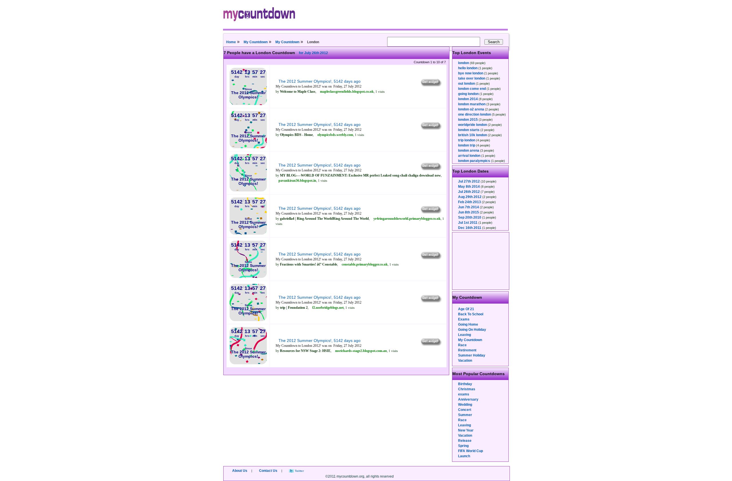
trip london (466, 140)
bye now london (470, 73)
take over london (471, 78)
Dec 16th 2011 (469, 228)
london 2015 (468, 120)
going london (468, 94)
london (463, 63)
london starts (469, 130)
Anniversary (468, 399)
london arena (468, 151)
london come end (472, 89)
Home (231, 42)
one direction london (474, 114)
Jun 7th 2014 (468, 207)
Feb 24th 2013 (469, 202)
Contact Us (268, 471)
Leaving (464, 335)
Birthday (465, 384)
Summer (465, 415)
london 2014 (468, 99)
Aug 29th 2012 (470, 197)
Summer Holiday (471, 355)
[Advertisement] (481, 261)
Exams (464, 319)
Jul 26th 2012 (469, 192)
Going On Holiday (472, 330)
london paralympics (474, 161)
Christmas (466, 389)
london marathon (472, 104)
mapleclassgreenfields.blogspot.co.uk (347, 92)
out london (466, 84)
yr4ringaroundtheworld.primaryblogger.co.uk (407, 219)
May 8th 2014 (469, 187)
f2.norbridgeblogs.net (328, 308)
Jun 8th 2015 (468, 212)
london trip (466, 145)
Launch (464, 456)
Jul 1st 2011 (468, 223)
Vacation (465, 361)
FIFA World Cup (470, 451)
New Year (466, 430)
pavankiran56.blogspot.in (297, 181)
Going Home (468, 324)
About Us (239, 471)
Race (462, 345)
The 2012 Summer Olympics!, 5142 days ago (320, 81)
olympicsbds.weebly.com (335, 135)
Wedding (465, 405)
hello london (468, 68)
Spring (463, 446)
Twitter (299, 470)
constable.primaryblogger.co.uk (365, 264)
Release (465, 441)
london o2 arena (471, 109)
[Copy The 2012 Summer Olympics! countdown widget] (430, 85)
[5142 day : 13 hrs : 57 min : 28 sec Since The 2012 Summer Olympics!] (248, 104)
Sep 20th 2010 (469, 217)
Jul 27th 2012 (469, 181)
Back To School (470, 314)
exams (463, 394)
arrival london (469, 156)
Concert (464, 410)
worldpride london (472, 125)
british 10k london (472, 135)
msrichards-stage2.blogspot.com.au (361, 351)
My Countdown (256, 42)
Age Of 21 (466, 309)
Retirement (467, 350)
